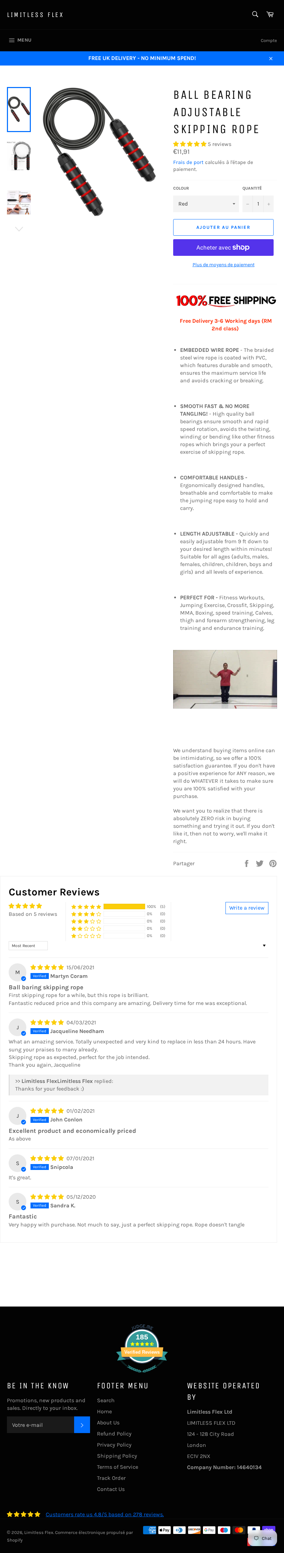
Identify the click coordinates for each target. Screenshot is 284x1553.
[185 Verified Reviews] (142, 1376)
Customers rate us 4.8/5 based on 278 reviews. (105, 1514)
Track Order (111, 1478)
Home (104, 1411)
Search (106, 1400)
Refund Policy (114, 1433)
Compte (269, 40)
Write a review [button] (247, 907)
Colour (181, 188)
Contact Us (111, 1489)
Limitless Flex (35, 15)
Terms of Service (117, 1467)
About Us (108, 1422)
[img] (47, 967)
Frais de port (188, 162)
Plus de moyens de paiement (224, 265)
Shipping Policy (117, 1455)
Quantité (252, 188)
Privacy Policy (114, 1444)
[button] (190, 144)
